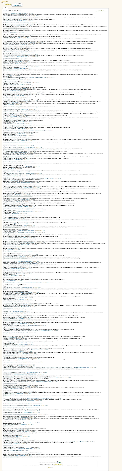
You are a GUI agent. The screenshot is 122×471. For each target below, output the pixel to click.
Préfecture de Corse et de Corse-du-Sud (8, 97)
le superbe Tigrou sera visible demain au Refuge (9, 56)
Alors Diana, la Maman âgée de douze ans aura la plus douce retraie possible (13, 242)
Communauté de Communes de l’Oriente (8, 216)
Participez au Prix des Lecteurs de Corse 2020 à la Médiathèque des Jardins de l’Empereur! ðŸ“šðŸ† (16, 77)
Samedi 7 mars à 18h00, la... (7, 175)
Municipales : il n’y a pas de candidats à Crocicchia (10, 135)
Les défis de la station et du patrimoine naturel (9, 211)
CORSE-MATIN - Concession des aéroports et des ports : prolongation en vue (13, 320)
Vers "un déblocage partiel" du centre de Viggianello (10, 230)
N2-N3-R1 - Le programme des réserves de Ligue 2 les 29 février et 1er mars (13, 237)
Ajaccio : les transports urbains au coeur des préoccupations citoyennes (12, 239)
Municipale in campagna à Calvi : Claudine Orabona (10, 128)
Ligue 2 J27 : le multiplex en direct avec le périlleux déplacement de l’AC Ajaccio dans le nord (15, 73)
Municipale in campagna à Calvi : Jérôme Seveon (10, 123)
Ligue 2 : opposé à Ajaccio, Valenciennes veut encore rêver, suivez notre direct (13, 82)
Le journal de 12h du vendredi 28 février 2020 (9, 273)
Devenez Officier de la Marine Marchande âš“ (9, 201)
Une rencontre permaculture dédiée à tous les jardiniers (10, 209)
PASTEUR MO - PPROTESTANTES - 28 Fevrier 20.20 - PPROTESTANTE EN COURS (14, 372)
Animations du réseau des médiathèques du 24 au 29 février (11, 321)
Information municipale (6, 180)
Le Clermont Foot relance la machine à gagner (9, 25)
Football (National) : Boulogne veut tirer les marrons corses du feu (12, 417)
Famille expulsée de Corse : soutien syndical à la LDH (10, 316)
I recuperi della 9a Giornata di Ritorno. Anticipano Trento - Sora (11, 266)
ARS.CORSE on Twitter (7, 13)
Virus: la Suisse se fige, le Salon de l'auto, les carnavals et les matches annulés (13, 228)
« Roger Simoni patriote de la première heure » (9, 429)
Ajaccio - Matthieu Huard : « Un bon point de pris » (10, 37)
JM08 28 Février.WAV (6, 388)
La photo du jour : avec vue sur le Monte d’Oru (9, 419)
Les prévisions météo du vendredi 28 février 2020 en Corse (11, 370)
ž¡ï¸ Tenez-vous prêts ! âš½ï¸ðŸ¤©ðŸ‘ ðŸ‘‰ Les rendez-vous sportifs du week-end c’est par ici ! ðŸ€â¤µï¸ (17, 349)
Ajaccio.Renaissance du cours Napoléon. (8, 63)
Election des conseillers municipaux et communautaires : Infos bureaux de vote (13, 335)
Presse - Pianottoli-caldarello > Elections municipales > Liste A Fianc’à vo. (13, 422)
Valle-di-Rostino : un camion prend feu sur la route (10, 154)
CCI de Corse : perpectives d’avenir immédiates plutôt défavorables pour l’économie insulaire (15, 398)
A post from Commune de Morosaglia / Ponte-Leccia (10, 448)
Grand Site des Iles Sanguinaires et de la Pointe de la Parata (11, 344)
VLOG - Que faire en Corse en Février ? (8, 194)
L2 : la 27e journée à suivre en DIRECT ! (9, 313)
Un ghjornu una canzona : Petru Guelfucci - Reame (10, 323)
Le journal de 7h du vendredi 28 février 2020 (9, 426)
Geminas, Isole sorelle (6, 114)
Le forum (5, 360)
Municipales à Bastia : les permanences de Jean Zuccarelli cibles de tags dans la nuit (14, 309)
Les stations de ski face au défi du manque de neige (10, 415)
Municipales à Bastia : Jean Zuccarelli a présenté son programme (11, 140)
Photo (4, 280)
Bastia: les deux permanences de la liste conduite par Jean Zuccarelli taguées (13, 304)
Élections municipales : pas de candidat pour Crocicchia (10, 318)
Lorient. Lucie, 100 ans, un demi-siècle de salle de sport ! (10, 142)
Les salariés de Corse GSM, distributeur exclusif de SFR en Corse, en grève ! (13, 187)
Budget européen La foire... (7, 192)
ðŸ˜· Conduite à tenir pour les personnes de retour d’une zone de (11, 294)
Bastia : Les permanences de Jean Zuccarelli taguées (10, 259)
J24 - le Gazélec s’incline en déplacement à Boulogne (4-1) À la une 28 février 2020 (14, 15)
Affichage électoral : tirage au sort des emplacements (10, 161)
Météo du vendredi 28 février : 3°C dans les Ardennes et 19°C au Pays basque (13, 453)
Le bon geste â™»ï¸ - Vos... (7, 102)
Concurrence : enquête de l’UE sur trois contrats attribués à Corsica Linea (13, 254)
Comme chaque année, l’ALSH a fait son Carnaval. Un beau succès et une (12, 131)
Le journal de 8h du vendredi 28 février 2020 (9, 393)
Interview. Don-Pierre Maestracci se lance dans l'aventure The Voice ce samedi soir (14, 147)
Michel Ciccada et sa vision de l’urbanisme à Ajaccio (10, 35)
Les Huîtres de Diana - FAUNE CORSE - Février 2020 (10, 379)
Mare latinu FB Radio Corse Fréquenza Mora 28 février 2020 (11, 424)
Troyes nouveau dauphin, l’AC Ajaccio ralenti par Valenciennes (11, 49)
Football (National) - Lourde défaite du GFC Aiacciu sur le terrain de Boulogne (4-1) (14, 39)
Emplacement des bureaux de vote (8, 356)
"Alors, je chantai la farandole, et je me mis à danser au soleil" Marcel (12, 164)
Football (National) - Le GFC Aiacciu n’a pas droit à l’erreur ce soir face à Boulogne (14, 407)
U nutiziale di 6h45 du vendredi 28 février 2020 (9, 436)
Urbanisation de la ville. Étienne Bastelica (9, 235)
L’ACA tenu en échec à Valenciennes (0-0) (9, 47)
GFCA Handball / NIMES (7, 446)
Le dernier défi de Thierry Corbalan (8, 157)
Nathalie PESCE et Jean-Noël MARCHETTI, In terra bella (11, 299)
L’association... (5, 337)
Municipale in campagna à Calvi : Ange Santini (9, 95)
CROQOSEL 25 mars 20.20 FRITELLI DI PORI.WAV (10, 261)
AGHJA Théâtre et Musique (7, 213)
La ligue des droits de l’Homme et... (8, 68)
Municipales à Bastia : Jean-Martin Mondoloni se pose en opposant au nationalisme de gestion (15, 403)
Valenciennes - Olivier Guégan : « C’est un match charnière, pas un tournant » (13, 225)
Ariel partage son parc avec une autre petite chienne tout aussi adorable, (12, 346)
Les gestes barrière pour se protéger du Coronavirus (10, 20)
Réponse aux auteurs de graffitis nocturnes (9, 290)
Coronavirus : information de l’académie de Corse (10, 171)
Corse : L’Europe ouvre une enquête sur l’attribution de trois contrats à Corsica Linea (14, 166)
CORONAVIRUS (6, 189)
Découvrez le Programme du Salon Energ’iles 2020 (10, 182)
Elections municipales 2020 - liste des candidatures (10, 220)
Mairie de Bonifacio (6, 90)
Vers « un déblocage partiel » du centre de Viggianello (10, 351)
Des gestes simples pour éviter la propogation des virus (10, 358)
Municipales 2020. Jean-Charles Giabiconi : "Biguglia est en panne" (12, 244)
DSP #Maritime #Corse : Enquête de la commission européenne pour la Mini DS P (13, 208)
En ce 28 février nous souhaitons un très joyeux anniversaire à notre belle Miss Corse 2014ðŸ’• (15, 325)
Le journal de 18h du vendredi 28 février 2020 (9, 121)
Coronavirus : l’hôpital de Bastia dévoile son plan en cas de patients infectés (13, 100)
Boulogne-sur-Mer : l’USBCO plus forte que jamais (10, 365)
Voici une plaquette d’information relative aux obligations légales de (12, 306)
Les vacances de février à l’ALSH (8, 328)
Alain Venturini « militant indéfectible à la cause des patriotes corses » (12, 431)
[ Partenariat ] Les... (6, 247)
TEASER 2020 (5, 289)
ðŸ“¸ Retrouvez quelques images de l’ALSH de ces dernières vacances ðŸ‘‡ (13, 66)
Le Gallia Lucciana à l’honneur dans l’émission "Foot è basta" (11, 199)
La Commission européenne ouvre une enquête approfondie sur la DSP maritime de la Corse (15, 251)
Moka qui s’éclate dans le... (7, 395)
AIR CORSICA (6, 204)
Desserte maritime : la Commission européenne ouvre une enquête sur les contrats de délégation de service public (17, 185)
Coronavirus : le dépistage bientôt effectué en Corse (10, 384)
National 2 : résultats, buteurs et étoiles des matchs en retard (11, 79)
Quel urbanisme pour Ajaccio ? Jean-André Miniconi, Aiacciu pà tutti (12, 353)
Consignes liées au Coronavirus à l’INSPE (9, 455)
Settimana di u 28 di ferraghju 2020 (8, 443)
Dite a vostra (5, 168)
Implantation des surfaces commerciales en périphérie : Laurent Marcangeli (13, 278)
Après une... (5, 218)
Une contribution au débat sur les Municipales (9, 270)
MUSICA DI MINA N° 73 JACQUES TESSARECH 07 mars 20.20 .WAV (13, 263)
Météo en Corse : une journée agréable (8, 301)
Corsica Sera (5, 104)
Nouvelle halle (5, 342)
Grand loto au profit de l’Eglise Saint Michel (9, 339)
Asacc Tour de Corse (6, 450)
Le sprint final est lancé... (7, 152)
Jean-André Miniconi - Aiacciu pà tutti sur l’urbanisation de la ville (12, 109)
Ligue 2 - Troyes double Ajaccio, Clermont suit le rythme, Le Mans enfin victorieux (14, 51)
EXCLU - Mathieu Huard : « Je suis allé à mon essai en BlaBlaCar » (12, 287)
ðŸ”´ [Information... (6, 116)
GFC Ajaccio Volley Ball (7, 197)
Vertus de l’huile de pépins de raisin (8, 434)
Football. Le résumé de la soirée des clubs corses (9, 40)
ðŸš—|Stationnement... (6, 275)
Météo (4, 75)
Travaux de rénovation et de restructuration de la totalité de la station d (12, 70)
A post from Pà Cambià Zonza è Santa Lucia (9, 396)
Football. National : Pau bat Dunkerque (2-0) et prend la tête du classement (13, 29)
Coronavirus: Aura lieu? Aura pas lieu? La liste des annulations (11, 84)
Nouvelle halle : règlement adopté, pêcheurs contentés (10, 232)
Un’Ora (5, 249)
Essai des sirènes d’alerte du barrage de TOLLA (9, 297)
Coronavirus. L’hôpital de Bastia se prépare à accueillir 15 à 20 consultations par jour (14, 173)
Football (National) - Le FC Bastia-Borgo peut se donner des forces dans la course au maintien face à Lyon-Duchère (18, 405)
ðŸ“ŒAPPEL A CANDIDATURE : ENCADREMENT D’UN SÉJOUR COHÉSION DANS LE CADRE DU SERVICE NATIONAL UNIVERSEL (22, 330)
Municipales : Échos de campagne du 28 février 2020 (10, 145)
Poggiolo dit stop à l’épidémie (7, 126)
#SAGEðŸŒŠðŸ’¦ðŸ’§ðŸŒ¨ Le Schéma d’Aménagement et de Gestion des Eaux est (14, 282)
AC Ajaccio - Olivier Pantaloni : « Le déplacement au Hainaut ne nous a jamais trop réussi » (15, 386)
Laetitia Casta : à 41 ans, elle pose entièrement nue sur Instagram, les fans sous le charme (14, 332)
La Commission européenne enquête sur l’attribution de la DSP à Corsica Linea (13, 150)
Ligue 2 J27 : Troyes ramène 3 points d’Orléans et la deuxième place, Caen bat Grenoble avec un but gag (16, 42)
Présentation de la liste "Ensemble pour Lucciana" (10, 133)
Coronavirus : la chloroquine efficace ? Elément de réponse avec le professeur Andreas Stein (15, 400)
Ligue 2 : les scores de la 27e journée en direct (9, 86)
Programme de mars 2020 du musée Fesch (9, 292)
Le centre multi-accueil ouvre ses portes (8, 159)
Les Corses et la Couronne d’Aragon (8, 223)
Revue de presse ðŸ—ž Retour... (8, 311)
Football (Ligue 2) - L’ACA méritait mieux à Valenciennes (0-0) (11, 44)
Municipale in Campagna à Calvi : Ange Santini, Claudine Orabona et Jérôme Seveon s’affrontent (15, 93)
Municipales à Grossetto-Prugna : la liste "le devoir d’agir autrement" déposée (13, 412)
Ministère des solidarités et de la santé (8, 374)
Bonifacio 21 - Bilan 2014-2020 (7, 138)
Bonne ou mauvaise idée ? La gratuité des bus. (9, 119)
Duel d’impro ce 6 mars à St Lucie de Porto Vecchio (10, 59)
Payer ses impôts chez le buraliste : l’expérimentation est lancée (11, 457)
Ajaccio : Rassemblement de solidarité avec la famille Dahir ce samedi (12, 54)
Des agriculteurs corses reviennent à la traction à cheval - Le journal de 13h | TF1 (13, 391)
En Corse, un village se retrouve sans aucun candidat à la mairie (11, 18)
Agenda (5, 285)
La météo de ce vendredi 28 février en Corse (9, 438)
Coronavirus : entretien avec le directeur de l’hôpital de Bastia (11, 88)
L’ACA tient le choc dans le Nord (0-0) (8, 61)
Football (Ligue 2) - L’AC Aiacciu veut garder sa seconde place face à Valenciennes (14, 410)
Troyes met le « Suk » (6, 32)
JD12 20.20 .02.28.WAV (7, 268)
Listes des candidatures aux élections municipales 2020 (10, 206)
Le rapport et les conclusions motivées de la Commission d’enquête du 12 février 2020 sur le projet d (16, 130)
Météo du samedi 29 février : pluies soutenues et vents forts (11, 256)
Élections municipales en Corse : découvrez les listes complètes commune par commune (14, 111)
